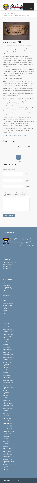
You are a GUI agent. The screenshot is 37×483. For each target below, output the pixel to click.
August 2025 (7, 337)
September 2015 (8, 462)
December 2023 (8, 380)
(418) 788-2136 (7, 266)
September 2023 (8, 388)
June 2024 (6, 367)
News (20, 45)
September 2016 (8, 431)
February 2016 (7, 449)
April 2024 (6, 372)
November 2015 (8, 456)
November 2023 (8, 383)
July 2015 (6, 467)
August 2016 (7, 433)
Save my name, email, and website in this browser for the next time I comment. (16, 193)
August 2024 (7, 362)
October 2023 (7, 385)
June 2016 (6, 439)
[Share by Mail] (29, 146)
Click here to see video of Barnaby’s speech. (15, 135)
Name (27, 174)
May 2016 (6, 441)
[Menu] (30, 7)
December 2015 (8, 454)
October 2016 (7, 428)
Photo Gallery (7, 305)
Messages (6, 295)
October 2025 (7, 332)
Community (6, 285)
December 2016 (8, 423)
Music (4, 298)
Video (4, 313)
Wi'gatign (16, 480)
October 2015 (7, 459)
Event (5, 290)
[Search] (26, 7)
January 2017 (7, 421)
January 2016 (7, 451)
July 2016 (6, 436)
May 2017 (6, 413)
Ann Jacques (28, 45)
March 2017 (7, 416)
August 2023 (7, 390)
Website (28, 186)
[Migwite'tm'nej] (16, 31)
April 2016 (6, 444)
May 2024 (6, 370)
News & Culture (8, 303)
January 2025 (7, 352)
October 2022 (7, 411)
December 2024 (8, 355)
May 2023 (6, 395)
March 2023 (7, 400)
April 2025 (6, 344)
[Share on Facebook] (8, 146)
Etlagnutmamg (7, 288)
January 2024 (7, 377)
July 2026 (6, 326)
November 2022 (8, 408)
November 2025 (8, 329)
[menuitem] (26, 7)
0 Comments (13, 45)
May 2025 (6, 342)
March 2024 (7, 375)
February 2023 (7, 403)
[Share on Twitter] (18, 146)
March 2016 (7, 446)
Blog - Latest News (9, 13)
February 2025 (7, 349)
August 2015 (7, 464)
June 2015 (6, 469)
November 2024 (8, 357)
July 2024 (6, 365)
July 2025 (6, 339)
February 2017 (7, 418)
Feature (5, 293)
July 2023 (6, 393)
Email (27, 181)
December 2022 (8, 405)
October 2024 (7, 360)
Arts (4, 282)
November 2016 (8, 426)
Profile (5, 308)
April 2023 (6, 398)
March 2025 (7, 347)
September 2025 (8, 334)
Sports (5, 311)
